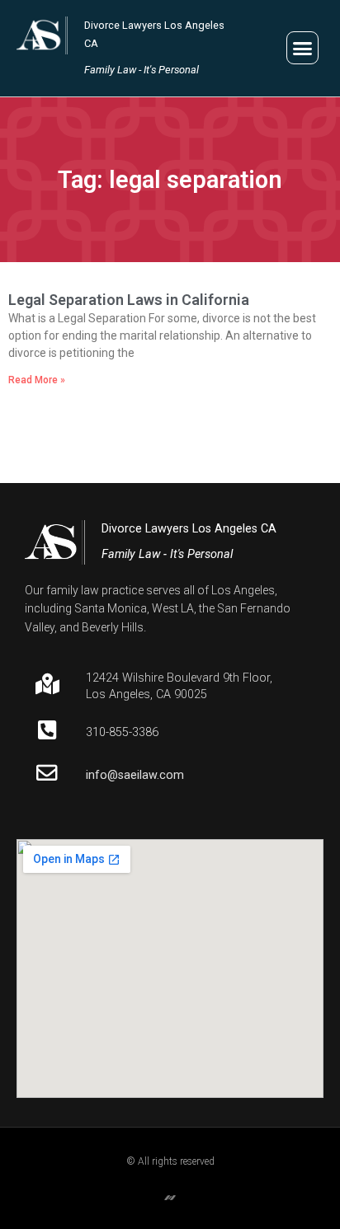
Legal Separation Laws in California (128, 299)
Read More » (36, 380)
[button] (302, 47)
